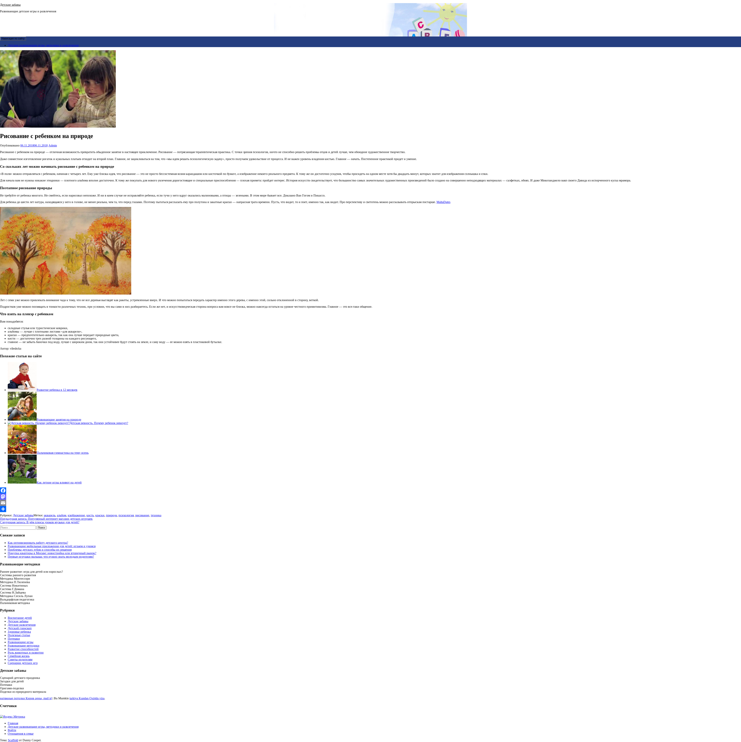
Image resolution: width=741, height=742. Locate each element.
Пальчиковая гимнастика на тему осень (63, 452)
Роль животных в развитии (26, 652)
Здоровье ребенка (19, 631)
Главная (13, 723)
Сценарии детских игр (23, 663)
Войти (12, 730)
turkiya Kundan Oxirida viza (86, 698)
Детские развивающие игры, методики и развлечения (43, 45)
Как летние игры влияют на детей (59, 482)
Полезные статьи (19, 635)
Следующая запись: (39, 522)
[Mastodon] (370, 497)
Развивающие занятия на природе (59, 419)
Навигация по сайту (13, 38)
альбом (61, 515)
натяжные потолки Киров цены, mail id (26, 698)
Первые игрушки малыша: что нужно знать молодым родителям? (51, 556)
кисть (90, 515)
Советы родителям (20, 659)
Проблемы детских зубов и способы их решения (40, 549)
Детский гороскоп (20, 628)
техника (156, 515)
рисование (142, 515)
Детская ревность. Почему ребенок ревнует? (98, 423)
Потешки (14, 638)
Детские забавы (10, 4)
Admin (52, 145)
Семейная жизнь (19, 656)
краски (99, 515)
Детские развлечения (22, 624)
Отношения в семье (21, 733)
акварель (49, 515)
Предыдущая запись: (46, 518)
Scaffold (13, 740)
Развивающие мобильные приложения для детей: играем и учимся (52, 546)
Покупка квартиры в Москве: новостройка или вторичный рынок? (52, 553)
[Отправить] (370, 509)
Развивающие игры (20, 642)
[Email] (370, 503)
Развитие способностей (23, 649)
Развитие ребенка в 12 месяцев (57, 389)
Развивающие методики (23, 645)
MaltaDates (443, 202)
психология (126, 515)
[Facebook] (370, 490)
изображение (76, 515)
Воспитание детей (20, 617)
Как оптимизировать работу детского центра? (38, 542)
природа (111, 515)
